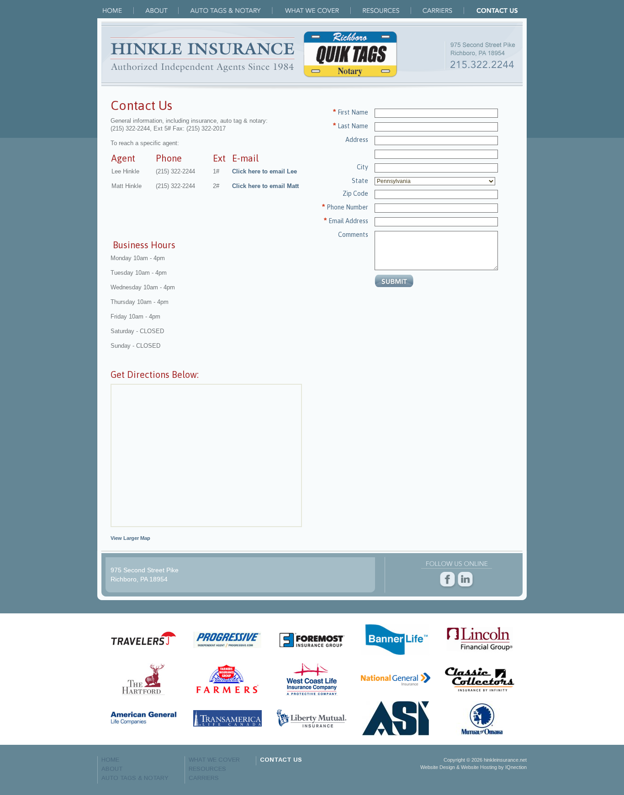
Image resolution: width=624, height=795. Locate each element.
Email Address (348, 221)
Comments (353, 234)
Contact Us (497, 10)
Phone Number (347, 207)
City (362, 167)
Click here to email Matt (265, 186)
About (162, 10)
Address (356, 139)
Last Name (353, 126)
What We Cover (317, 10)
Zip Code (355, 193)
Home (118, 10)
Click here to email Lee (264, 171)
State (360, 180)
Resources (387, 10)
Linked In (466, 580)
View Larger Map (130, 538)
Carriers (443, 10)
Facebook (448, 580)
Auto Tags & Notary (231, 10)
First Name (353, 112)
